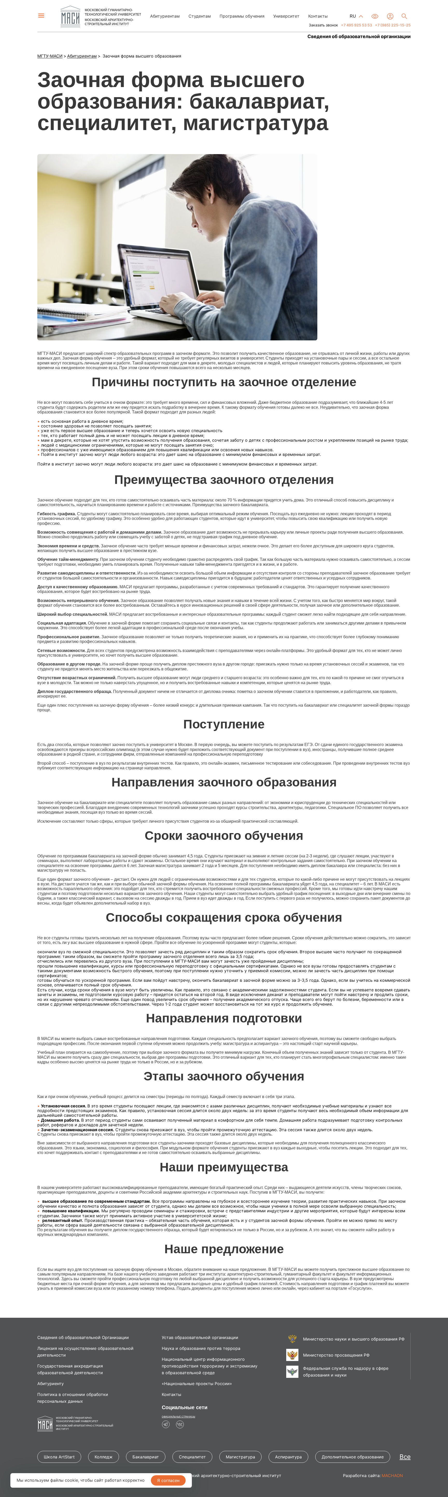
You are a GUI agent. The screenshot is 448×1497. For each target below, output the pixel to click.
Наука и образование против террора (201, 1348)
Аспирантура (288, 1456)
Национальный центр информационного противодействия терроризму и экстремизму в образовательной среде (209, 1366)
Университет (286, 16)
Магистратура (240, 1456)
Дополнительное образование (353, 1456)
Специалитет (192, 1456)
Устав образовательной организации (200, 1337)
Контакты (318, 16)
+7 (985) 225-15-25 (392, 25)
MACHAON (392, 1475)
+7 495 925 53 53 (356, 25)
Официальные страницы (178, 1416)
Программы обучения (242, 16)
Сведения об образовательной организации (359, 36)
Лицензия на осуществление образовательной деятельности (85, 1352)
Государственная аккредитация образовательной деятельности (70, 1369)
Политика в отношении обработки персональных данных (72, 1398)
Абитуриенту (50, 1383)
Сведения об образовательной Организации (83, 1337)
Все (405, 1456)
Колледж (104, 1456)
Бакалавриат (145, 1456)
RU (353, 16)
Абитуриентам (165, 16)
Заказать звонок (323, 25)
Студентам (199, 16)
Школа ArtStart (59, 1456)
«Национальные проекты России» (197, 1383)
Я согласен (168, 1480)
